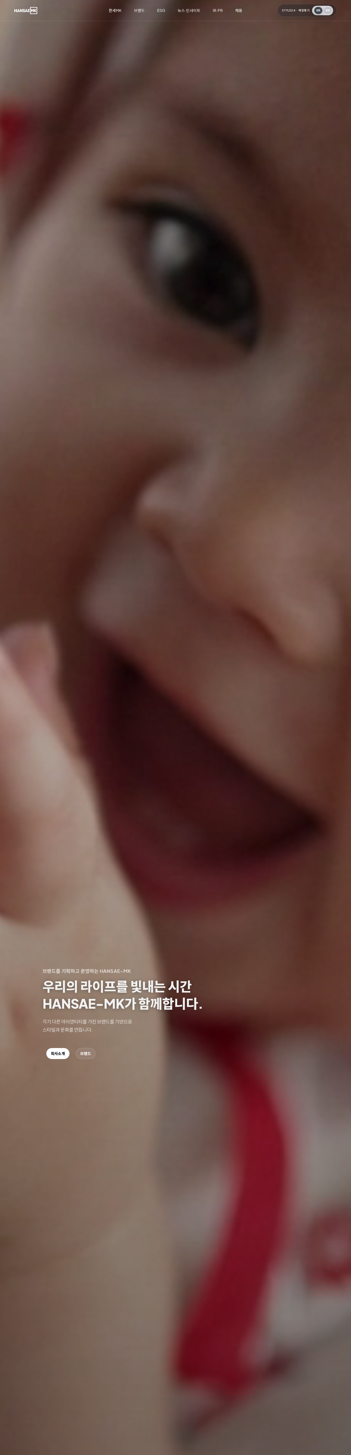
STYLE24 (288, 10)
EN (328, 10)
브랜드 (139, 10)
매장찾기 (303, 10)
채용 (238, 10)
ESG (161, 10)
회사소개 (58, 1053)
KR (318, 10)
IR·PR (218, 10)
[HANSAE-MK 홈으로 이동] (25, 10)
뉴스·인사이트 (189, 10)
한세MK (115, 10)
